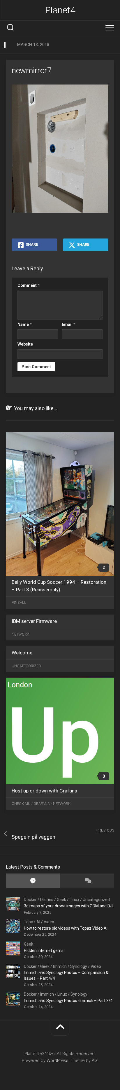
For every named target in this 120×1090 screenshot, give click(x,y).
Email (68, 324)
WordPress (57, 1060)
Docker (30, 899)
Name (24, 324)
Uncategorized (26, 665)
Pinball (19, 602)
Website (25, 344)
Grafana (41, 803)
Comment (28, 285)
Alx (94, 1060)
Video (49, 922)
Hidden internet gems (43, 950)
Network (20, 634)
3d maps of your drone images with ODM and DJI (68, 906)
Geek (61, 899)
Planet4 (60, 10)
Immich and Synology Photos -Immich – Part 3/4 (68, 1000)
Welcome (22, 653)
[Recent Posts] (33, 881)
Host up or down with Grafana (44, 790)
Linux (74, 899)
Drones (46, 899)
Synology (78, 966)
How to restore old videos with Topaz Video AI (65, 928)
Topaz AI (32, 922)
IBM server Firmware (34, 621)
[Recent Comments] (87, 881)
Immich (60, 966)
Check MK (21, 803)
